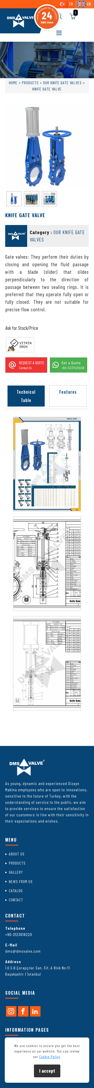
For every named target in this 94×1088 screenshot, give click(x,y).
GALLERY (16, 872)
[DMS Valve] (20, 21)
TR (71, 4)
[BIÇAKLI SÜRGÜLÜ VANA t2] (47, 564)
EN (89, 4)
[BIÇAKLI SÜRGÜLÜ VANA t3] (47, 663)
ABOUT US (17, 853)
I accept (47, 1071)
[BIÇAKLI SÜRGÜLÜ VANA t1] (47, 464)
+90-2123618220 (18, 934)
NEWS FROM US (21, 881)
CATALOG (16, 890)
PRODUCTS (30, 82)
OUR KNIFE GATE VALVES (62, 82)
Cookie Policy (49, 1056)
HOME (13, 82)
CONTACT (16, 899)
